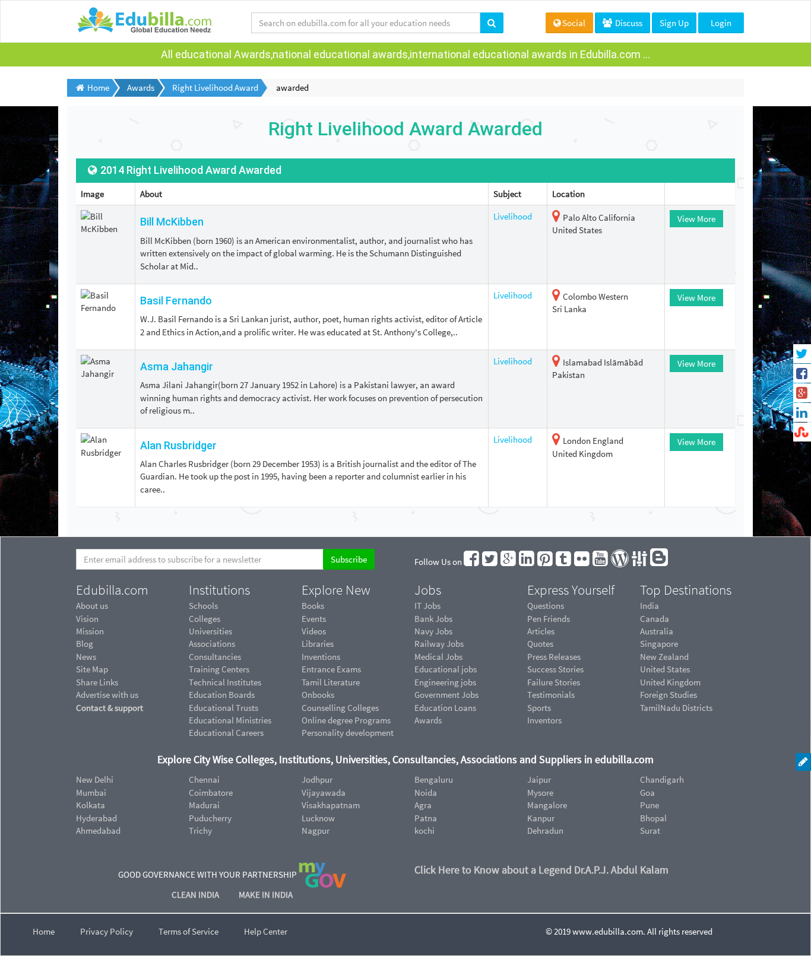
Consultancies (215, 656)
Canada (654, 618)
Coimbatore (211, 792)
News (86, 656)
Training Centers (219, 669)
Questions (545, 605)
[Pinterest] (545, 561)
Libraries (318, 643)
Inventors (544, 720)
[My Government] (322, 874)
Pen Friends (548, 618)
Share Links (97, 682)
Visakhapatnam (331, 805)
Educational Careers (226, 732)
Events (314, 618)
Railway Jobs (439, 643)
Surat (650, 830)
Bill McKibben (172, 221)
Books (313, 605)
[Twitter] (490, 561)
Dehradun (545, 830)
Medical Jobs (438, 656)
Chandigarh (662, 779)
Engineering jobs (445, 682)
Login (721, 22)
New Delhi (94, 779)
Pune (649, 805)
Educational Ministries (230, 720)
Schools (203, 605)
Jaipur (539, 779)
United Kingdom (670, 682)
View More (696, 218)
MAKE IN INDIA (266, 894)
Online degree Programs (346, 720)
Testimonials (551, 694)
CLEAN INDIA (196, 894)
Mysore (540, 792)
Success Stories (555, 669)
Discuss (627, 22)
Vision (87, 618)
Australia (656, 631)
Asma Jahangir (176, 366)
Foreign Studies (668, 694)
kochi (424, 830)
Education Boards (222, 694)
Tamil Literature (331, 682)
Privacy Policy (106, 931)
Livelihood (512, 216)
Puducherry (210, 818)
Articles (541, 631)
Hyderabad (96, 818)
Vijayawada (324, 792)
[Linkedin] (527, 561)
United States (665, 669)
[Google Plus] (508, 561)
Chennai (204, 779)
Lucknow (318, 818)
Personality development (348, 732)
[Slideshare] (640, 561)
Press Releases (554, 656)
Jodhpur (317, 779)
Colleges (204, 618)
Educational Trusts (223, 707)
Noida (425, 792)
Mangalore (547, 805)
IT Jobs (427, 605)
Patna (425, 818)
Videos (314, 631)
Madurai (204, 805)
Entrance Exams (331, 669)
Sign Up (674, 22)
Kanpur (541, 818)
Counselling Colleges (340, 707)
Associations (212, 643)
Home (44, 931)
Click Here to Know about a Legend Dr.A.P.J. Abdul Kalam (541, 869)
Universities (210, 631)
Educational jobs (445, 669)
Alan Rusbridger (178, 445)
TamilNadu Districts (676, 707)
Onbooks (318, 694)
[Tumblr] (564, 561)
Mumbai (91, 792)
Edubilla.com (112, 590)
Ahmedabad (98, 830)
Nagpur (316, 830)
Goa (647, 792)
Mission (90, 631)
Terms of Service (188, 931)
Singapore (659, 643)
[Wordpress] (620, 561)
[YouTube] (601, 561)
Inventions (321, 656)
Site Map (92, 669)
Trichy (200, 830)
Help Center (265, 931)
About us (92, 605)
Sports (539, 707)
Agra (423, 805)
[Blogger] (659, 561)
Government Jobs (446, 694)
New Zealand (664, 656)
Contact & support (109, 707)
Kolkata (90, 805)
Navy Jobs (433, 631)
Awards (428, 720)
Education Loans (445, 707)
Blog (84, 643)
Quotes (540, 643)
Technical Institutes (225, 682)
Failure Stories (553, 682)
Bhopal (653, 818)
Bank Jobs (433, 618)
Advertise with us (107, 694)
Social (573, 22)
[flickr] (582, 561)
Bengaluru (433, 779)
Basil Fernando (176, 300)
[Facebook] (472, 561)
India (649, 605)
